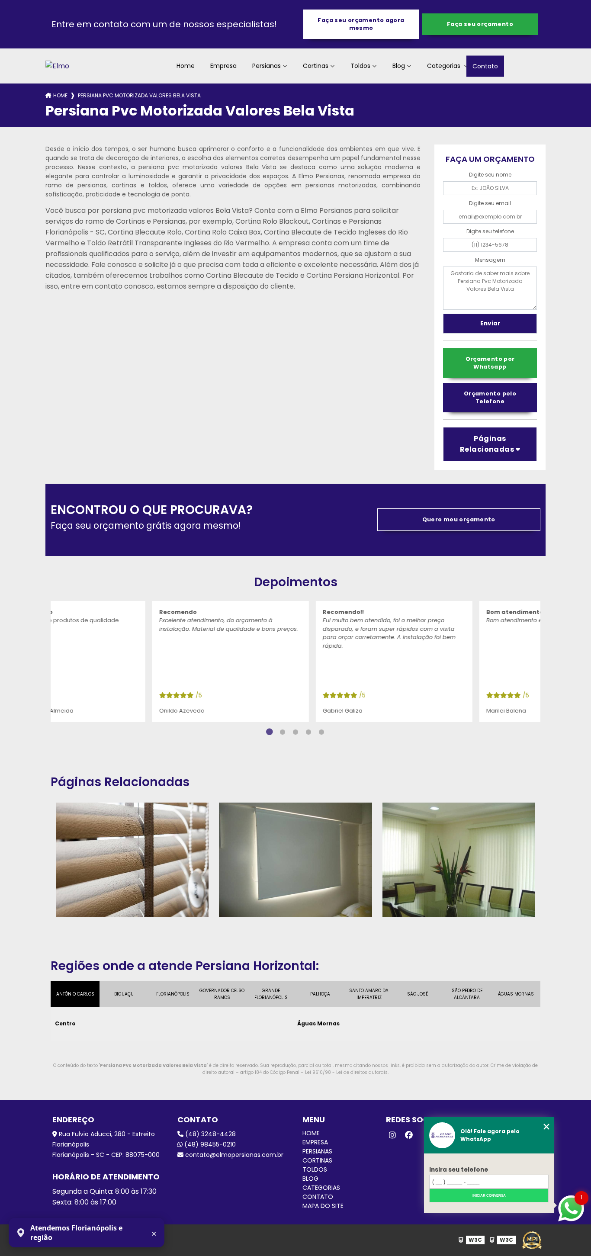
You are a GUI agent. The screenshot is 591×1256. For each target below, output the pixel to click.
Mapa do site (323, 1205)
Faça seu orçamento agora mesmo (361, 24)
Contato (485, 65)
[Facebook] (408, 1135)
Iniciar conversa (489, 1196)
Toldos (360, 65)
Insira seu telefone (458, 1170)
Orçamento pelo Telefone (490, 397)
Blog (398, 65)
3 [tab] (295, 732)
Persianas (266, 65)
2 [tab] (282, 732)
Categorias (444, 65)
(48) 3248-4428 (209, 1134)
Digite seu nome (490, 174)
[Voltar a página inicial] (57, 66)
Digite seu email (490, 203)
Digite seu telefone (490, 231)
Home (186, 65)
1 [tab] (269, 732)
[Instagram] (392, 1135)
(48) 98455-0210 (209, 1144)
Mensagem (490, 259)
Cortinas (315, 65)
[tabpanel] (132, 661)
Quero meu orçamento (458, 519)
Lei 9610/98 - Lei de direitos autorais (346, 1072)
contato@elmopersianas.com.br (233, 1154)
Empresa (223, 65)
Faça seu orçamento (480, 24)
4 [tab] (308, 732)
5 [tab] (321, 732)
